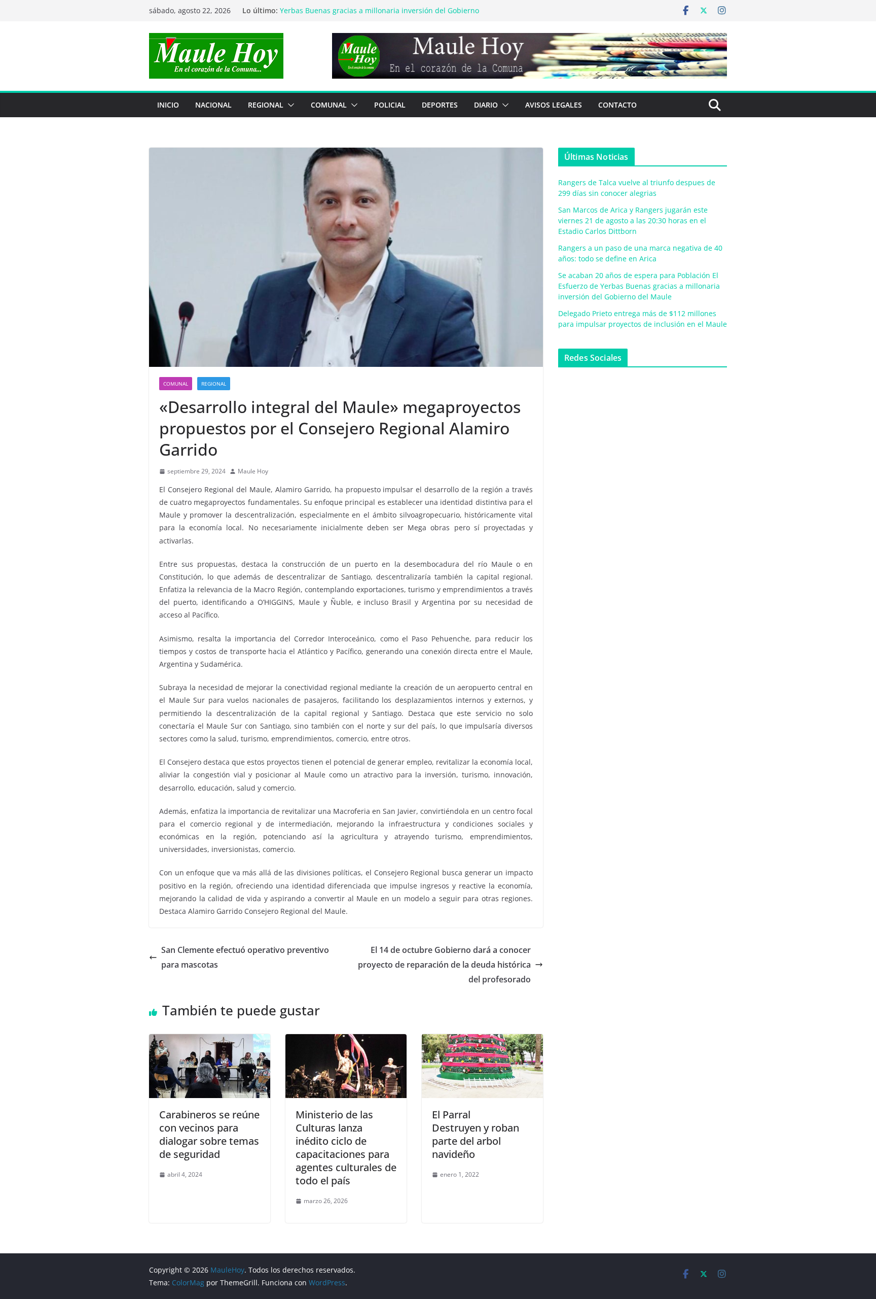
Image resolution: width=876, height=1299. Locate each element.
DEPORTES (440, 105)
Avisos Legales (553, 105)
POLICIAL (390, 105)
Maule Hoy (253, 471)
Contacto (617, 105)
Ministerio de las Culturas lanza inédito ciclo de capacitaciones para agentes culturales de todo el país (346, 1147)
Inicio (168, 105)
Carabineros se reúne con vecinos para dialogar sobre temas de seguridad (209, 1134)
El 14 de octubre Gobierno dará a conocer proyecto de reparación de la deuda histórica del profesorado (444, 964)
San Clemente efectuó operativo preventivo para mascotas (245, 957)
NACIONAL (213, 105)
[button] (289, 105)
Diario (486, 105)
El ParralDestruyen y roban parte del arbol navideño (475, 1134)
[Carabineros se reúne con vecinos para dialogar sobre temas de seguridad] (209, 1041)
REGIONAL (265, 105)
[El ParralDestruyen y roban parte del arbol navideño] (482, 1041)
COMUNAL (329, 105)
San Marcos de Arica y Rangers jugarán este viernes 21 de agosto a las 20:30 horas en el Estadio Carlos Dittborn (633, 220)
